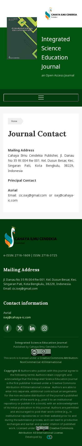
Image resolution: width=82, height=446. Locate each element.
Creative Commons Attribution (58, 358)
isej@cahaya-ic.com (17, 317)
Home (14, 121)
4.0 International (51, 362)
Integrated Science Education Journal (55, 52)
